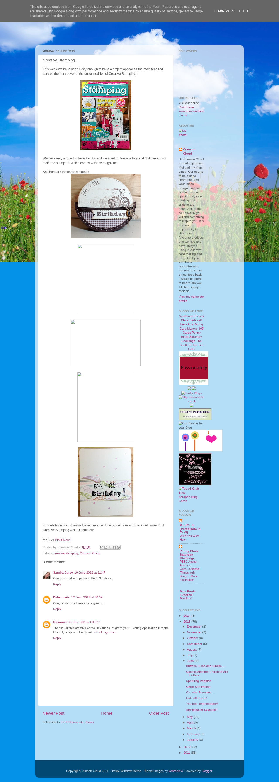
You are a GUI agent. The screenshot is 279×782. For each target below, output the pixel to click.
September (195, 643)
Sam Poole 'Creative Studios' (188, 595)
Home (106, 713)
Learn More (224, 11)
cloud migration (105, 632)
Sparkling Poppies (198, 681)
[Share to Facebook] (114, 547)
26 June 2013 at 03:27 (84, 622)
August (192, 649)
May (190, 717)
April (190, 722)
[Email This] (102, 547)
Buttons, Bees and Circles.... (205, 666)
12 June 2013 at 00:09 (86, 597)
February (194, 734)
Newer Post (53, 713)
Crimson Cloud (90, 553)
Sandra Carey (63, 572)
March (192, 728)
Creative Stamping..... (201, 692)
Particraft (195, 320)
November (194, 632)
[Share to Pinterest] (118, 547)
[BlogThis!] (106, 547)
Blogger (207, 771)
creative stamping (66, 553)
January (193, 739)
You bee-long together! (202, 703)
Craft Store (186, 107)
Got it (244, 11)
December (194, 626)
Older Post (159, 713)
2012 (187, 747)
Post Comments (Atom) (77, 722)
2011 (187, 752)
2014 (187, 615)
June (191, 660)
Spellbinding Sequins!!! (202, 709)
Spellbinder (186, 316)
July (190, 655)
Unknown (60, 622)
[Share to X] (110, 547)
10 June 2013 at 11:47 (89, 572)
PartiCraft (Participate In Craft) (190, 529)
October (193, 638)
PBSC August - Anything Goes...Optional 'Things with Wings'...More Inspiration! (190, 570)
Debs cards (61, 597)
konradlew (176, 771)
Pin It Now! (62, 540)
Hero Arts (186, 324)
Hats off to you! (196, 698)
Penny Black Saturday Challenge (191, 337)
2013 (187, 621)
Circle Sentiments (198, 686)
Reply (57, 584)
